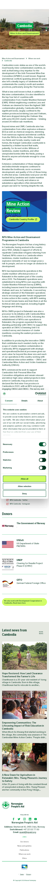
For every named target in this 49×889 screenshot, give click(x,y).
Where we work (34, 58)
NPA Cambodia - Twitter (19, 500)
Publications (24, 850)
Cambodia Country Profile (21, 219)
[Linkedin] (30, 819)
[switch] (42, 452)
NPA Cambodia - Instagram (20, 504)
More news (41, 632)
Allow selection (24, 486)
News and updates (24, 846)
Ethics (24, 858)
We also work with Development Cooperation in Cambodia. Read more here (23, 602)
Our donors (24, 842)
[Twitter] (18, 819)
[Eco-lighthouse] (24, 867)
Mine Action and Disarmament (13, 58)
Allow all (24, 479)
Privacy (28, 874)
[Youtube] (35, 819)
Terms (22, 874)
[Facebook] (13, 819)
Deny (24, 494)
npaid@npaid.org (27, 832)
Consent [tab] (9, 401)
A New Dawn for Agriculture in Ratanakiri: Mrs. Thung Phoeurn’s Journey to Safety (24, 777)
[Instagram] (24, 819)
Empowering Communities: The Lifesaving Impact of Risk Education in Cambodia (23, 725)
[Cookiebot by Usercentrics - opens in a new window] (35, 393)
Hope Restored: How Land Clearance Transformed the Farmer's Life (22, 675)
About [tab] (40, 401)
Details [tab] (24, 401)
